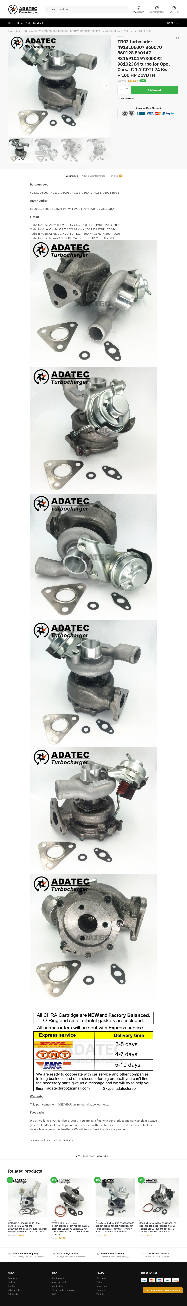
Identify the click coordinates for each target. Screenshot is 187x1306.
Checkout (174, 11)
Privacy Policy (15, 1290)
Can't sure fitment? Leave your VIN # (163, 1290)
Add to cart (154, 90)
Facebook (101, 1278)
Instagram (101, 1286)
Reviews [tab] (114, 175)
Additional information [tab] (93, 175)
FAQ (54, 1294)
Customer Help (157, 11)
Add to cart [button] (28, 1244)
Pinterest (100, 1290)
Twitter (99, 1282)
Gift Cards (13, 1294)
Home (11, 31)
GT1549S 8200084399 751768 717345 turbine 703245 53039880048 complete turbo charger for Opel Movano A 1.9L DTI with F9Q (27, 1227)
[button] (106, 86)
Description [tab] (72, 175)
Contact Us (57, 1286)
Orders (11, 1282)
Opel (18, 31)
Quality (11, 1286)
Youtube (100, 1294)
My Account (138, 11)
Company (12, 1278)
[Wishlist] (43, 1182)
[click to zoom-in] (59, 86)
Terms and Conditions (63, 1290)
